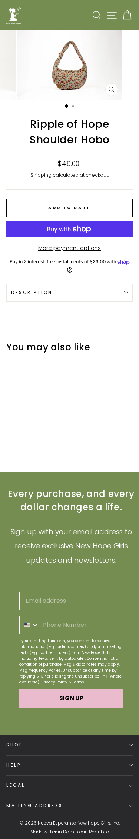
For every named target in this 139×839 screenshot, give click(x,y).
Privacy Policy (54, 682)
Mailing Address (34, 806)
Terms (78, 682)
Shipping (41, 175)
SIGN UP (71, 698)
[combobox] (29, 625)
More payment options (69, 248)
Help (13, 765)
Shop (14, 745)
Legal (15, 785)
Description (32, 292)
